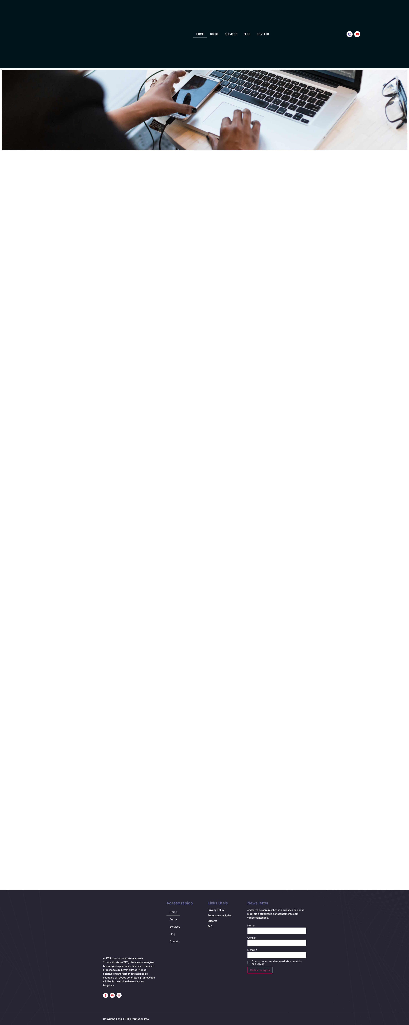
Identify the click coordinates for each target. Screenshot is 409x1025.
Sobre (214, 34)
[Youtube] (357, 34)
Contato (263, 34)
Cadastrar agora (260, 970)
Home (200, 34)
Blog (247, 34)
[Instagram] (350, 34)
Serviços (231, 34)
